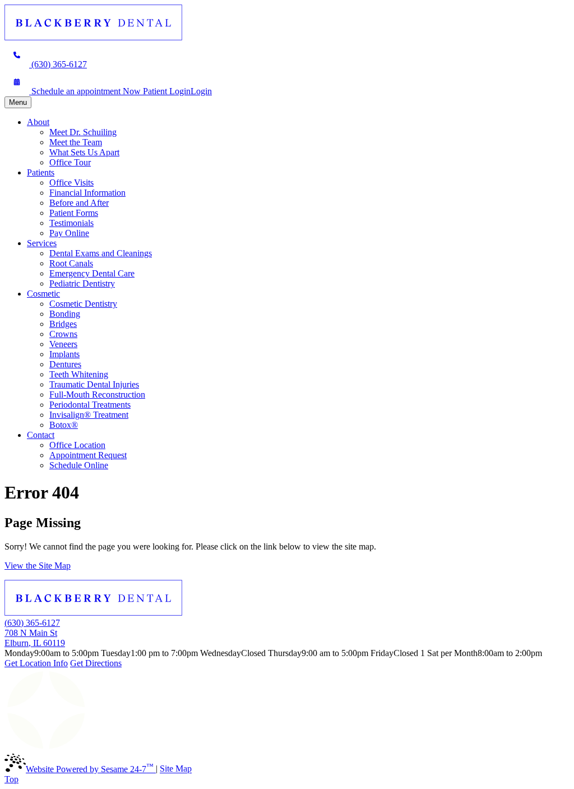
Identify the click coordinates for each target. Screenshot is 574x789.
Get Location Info (36, 663)
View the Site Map (37, 565)
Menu (18, 102)
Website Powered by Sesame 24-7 (90, 769)
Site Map (176, 769)
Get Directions (96, 663)
